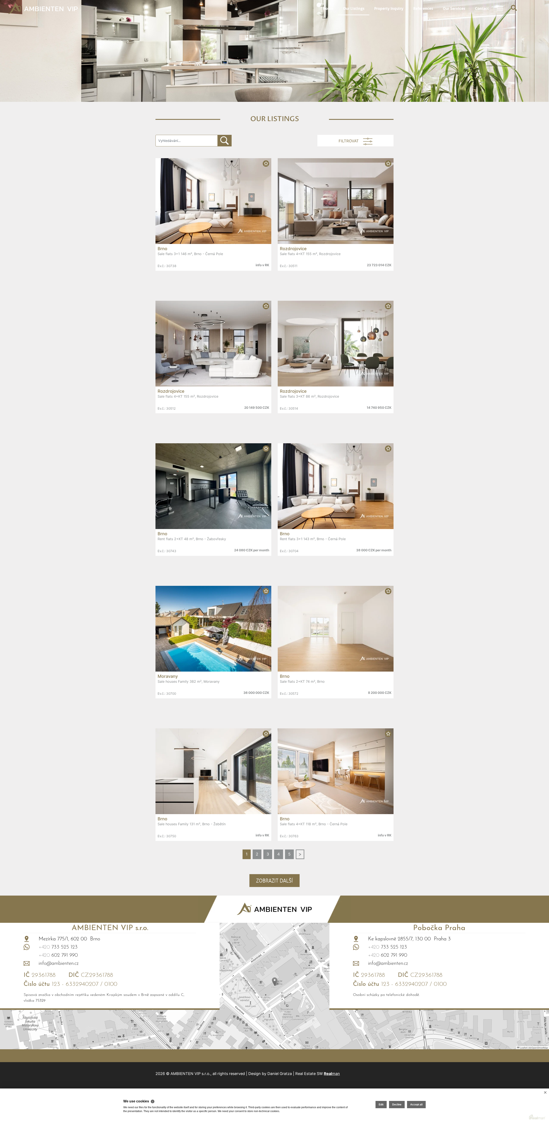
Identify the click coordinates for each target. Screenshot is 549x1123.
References (423, 8)
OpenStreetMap (539, 1047)
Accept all (416, 1104)
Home (328, 8)
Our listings (353, 8)
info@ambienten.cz (59, 963)
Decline (396, 1104)
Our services (454, 8)
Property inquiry (388, 8)
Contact (482, 8)
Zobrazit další (274, 881)
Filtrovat (349, 141)
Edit (381, 1104)
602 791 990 (58, 955)
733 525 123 (58, 947)
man (332, 1073)
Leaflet (523, 1047)
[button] (274, 981)
